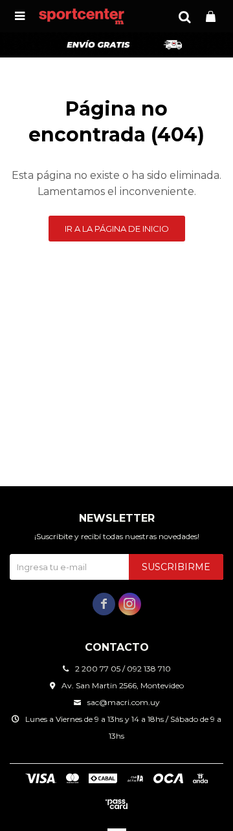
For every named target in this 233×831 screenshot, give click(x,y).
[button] (184, 16)
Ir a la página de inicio (117, 228)
